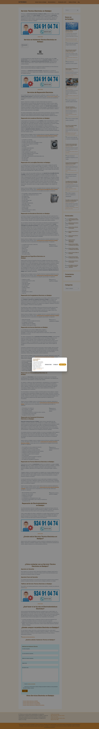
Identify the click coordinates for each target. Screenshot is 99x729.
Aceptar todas (62, 364)
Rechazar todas (48, 364)
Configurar (55, 364)
